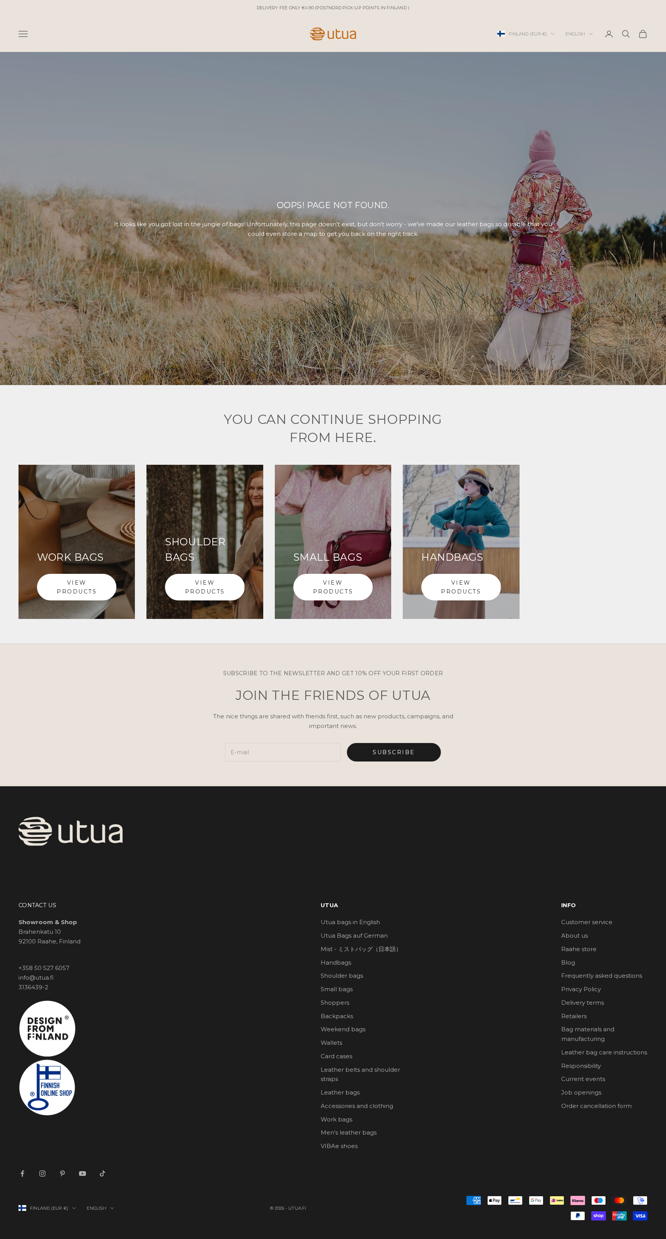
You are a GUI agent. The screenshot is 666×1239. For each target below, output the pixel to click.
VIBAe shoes (339, 1146)
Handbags (336, 962)
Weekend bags (343, 1029)
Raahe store (579, 949)
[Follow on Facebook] (22, 1173)
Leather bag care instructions (604, 1052)
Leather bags (340, 1092)
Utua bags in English (350, 922)
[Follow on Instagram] (42, 1173)
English (575, 34)
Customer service (586, 922)
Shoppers (335, 1002)
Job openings (581, 1092)
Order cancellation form (596, 1106)
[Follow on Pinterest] (62, 1173)
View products (77, 587)
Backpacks (337, 1016)
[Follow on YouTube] (82, 1173)
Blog (568, 962)
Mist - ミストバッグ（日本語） (361, 949)
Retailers (574, 1016)
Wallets (331, 1042)
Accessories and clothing (357, 1106)
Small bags (337, 989)
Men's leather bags (349, 1132)
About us (574, 935)
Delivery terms (582, 1002)
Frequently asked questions (601, 975)
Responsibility (581, 1065)
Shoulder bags (342, 975)
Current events (583, 1079)
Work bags (336, 1119)
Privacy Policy (581, 989)
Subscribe (394, 752)
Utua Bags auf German (354, 935)
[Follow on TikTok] (102, 1173)
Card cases (336, 1056)
